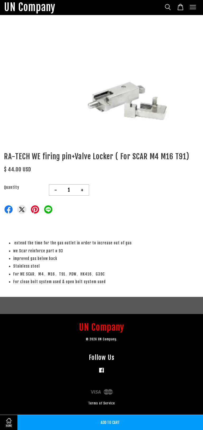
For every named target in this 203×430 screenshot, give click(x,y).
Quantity (11, 187)
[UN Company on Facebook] (101, 373)
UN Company (29, 7)
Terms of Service (101, 403)
